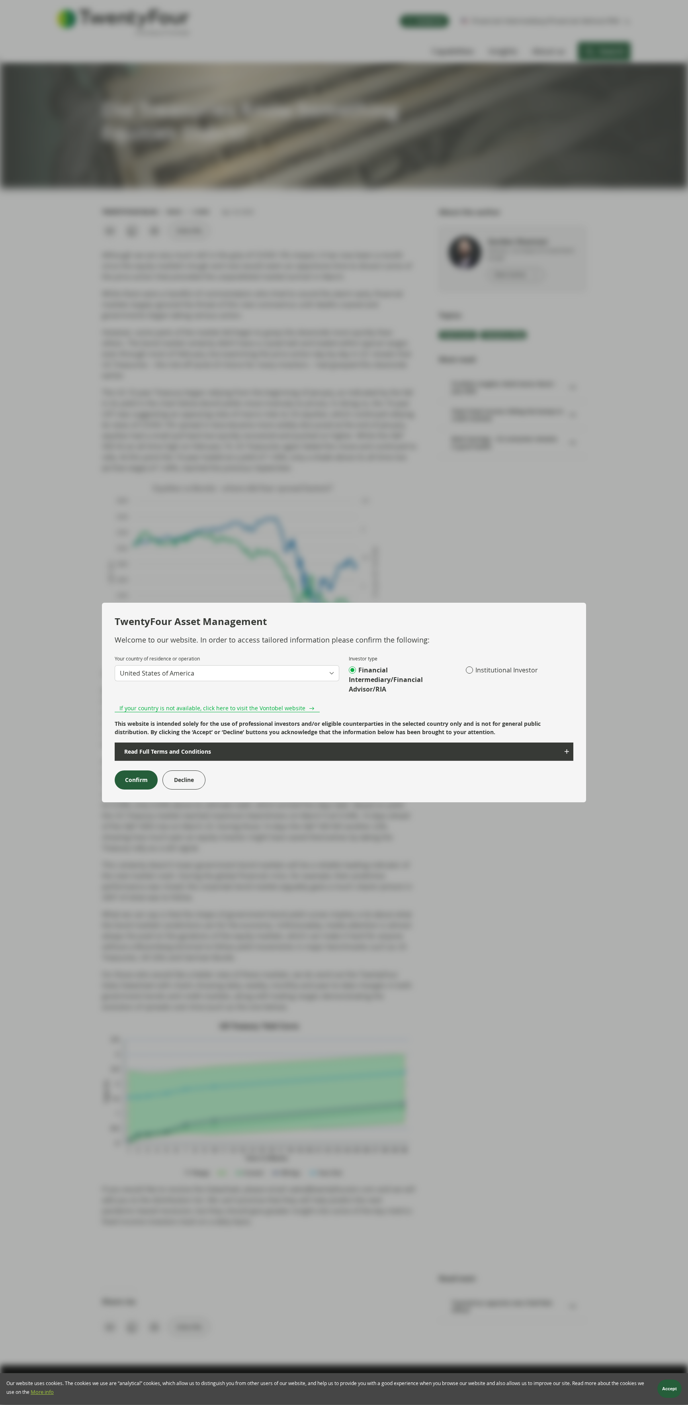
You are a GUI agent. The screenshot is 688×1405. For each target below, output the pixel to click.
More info (42, 1392)
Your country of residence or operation (157, 658)
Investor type (363, 658)
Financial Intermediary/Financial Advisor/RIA (386, 680)
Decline (184, 780)
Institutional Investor (506, 670)
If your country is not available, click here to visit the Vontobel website (212, 708)
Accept (669, 1389)
